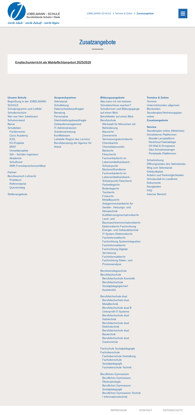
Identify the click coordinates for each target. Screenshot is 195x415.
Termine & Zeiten (158, 97)
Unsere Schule (17, 97)
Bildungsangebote (112, 97)
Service (151, 126)
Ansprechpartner (65, 97)
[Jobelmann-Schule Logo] (34, 24)
